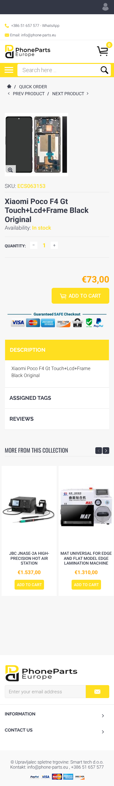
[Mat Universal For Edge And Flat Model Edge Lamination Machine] (86, 507)
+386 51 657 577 (25, 25)
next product (69, 93)
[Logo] (28, 51)
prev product (30, 93)
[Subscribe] (97, 691)
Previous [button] (98, 450)
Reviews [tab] (22, 419)
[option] (29, 531)
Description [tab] (27, 350)
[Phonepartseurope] (41, 673)
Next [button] (106, 450)
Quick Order (33, 87)
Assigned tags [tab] (30, 398)
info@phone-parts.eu (38, 35)
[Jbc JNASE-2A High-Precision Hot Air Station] (29, 507)
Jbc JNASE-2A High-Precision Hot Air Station (29, 558)
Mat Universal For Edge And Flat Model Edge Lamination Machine (86, 558)
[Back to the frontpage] (9, 87)
